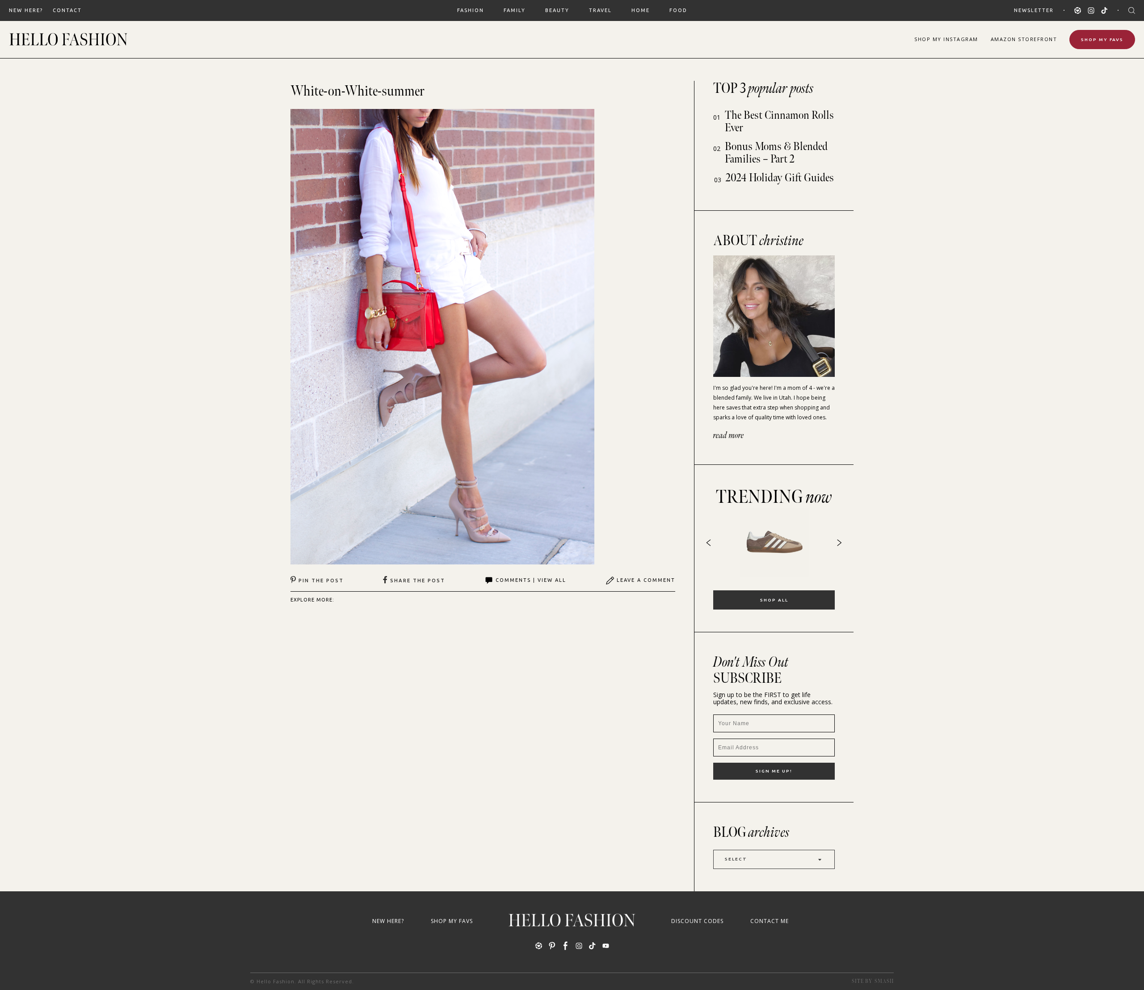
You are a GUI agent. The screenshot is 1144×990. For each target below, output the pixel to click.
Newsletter (1034, 10)
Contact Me (769, 921)
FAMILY (515, 10)
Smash (884, 981)
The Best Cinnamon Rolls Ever (779, 122)
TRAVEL (600, 10)
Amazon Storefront (1024, 39)
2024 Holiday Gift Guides (780, 178)
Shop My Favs (1102, 39)
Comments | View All (531, 580)
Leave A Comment (646, 580)
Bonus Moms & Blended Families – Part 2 (776, 153)
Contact (67, 10)
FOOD (678, 10)
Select (736, 858)
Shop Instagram (946, 39)
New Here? (26, 10)
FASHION (470, 10)
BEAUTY (557, 10)
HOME (640, 10)
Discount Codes (697, 921)
